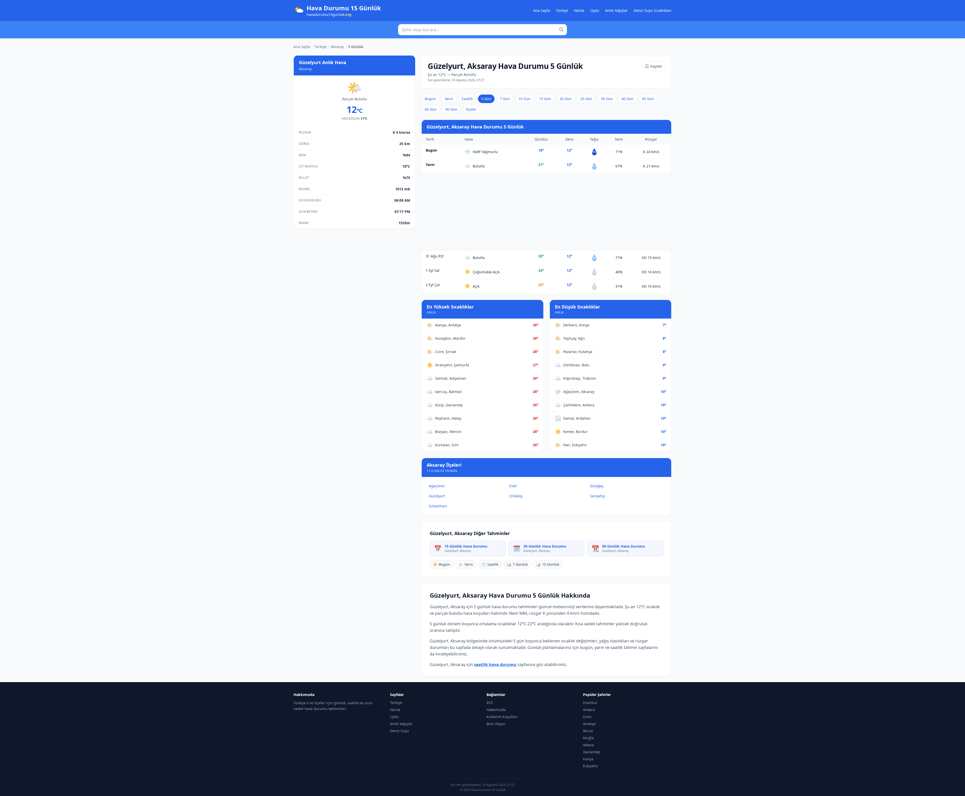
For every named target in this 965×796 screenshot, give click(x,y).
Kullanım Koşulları (502, 716)
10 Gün (524, 98)
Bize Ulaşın (496, 723)
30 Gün (607, 98)
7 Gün (505, 98)
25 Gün (586, 98)
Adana (588, 744)
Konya (588, 759)
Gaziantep (591, 751)
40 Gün (627, 98)
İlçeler (471, 109)
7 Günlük (517, 564)
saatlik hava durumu (495, 664)
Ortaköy (515, 496)
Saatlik (467, 98)
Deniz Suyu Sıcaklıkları (652, 10)
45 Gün (648, 98)
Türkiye (562, 10)
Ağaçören (437, 485)
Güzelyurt (437, 496)
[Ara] (561, 29)
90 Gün (451, 109)
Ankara (589, 709)
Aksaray (337, 46)
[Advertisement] (546, 212)
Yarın (449, 98)
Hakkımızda (496, 709)
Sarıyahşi (597, 496)
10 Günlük (547, 564)
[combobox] (482, 29)
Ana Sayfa (541, 10)
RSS (490, 702)
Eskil (513, 485)
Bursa (588, 730)
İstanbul (590, 702)
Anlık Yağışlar (616, 10)
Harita (579, 10)
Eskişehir (590, 766)
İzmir (587, 716)
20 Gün (566, 98)
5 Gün (486, 98)
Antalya (589, 723)
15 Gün (545, 98)
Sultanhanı (438, 506)
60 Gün (431, 109)
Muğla (588, 737)
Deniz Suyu (399, 730)
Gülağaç (597, 485)
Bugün (430, 98)
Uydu (594, 10)
